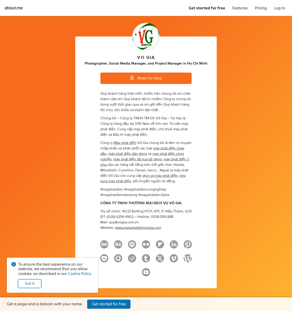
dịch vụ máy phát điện (160, 176)
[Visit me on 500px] (104, 246)
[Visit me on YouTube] (146, 274)
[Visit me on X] (160, 260)
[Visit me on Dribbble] (132, 246)
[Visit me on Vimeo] (174, 260)
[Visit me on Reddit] (132, 260)
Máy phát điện (125, 143)
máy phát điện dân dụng (127, 154)
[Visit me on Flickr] (146, 246)
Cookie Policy (79, 273)
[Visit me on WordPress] (188, 260)
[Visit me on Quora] (118, 260)
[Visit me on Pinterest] (188, 246)
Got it (29, 283)
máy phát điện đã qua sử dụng (137, 159)
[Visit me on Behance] (118, 246)
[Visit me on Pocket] (104, 260)
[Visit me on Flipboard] (160, 246)
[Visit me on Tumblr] (146, 260)
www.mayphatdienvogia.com (138, 228)
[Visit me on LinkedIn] (174, 246)
